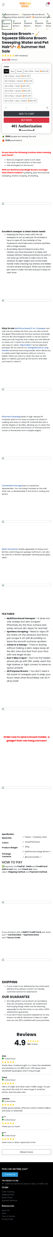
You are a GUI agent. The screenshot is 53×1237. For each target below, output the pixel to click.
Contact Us (10, 1174)
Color (6, 66)
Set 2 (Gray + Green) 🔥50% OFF (18, 96)
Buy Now (26, 120)
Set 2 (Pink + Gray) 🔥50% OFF (17, 86)
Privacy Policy (7, 1219)
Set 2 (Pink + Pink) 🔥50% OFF (36, 71)
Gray (12, 71)
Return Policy (7, 1197)
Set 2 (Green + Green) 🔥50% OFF (18, 81)
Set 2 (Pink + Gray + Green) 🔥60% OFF (20, 101)
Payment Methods (9, 1200)
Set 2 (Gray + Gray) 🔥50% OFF (17, 76)
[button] (48, 16)
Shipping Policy (8, 1195)
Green (19, 71)
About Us (5, 1210)
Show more (26, 1152)
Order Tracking (8, 1192)
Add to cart (26, 113)
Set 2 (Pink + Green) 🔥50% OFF (17, 91)
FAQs (4, 1213)
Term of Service (8, 1216)
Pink (6, 71)
